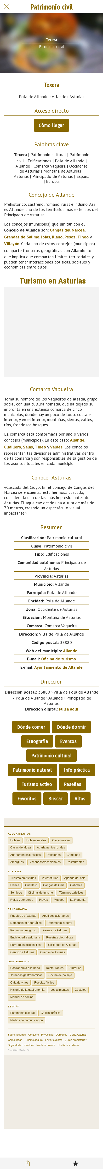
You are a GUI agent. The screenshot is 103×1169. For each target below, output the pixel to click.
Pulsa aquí (68, 709)
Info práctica (77, 770)
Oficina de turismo (58, 659)
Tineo (83, 237)
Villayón (11, 243)
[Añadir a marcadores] (75, 1163)
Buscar (55, 798)
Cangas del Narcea (67, 230)
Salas (28, 447)
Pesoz (69, 237)
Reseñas (72, 784)
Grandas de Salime (21, 237)
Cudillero (12, 447)
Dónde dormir (71, 727)
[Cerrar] (7, 7)
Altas (80, 798)
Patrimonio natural (32, 770)
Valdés (56, 447)
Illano (57, 237)
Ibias (45, 237)
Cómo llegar (51, 125)
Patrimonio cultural (51, 755)
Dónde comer (31, 727)
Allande (77, 440)
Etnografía (37, 741)
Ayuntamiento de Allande (58, 667)
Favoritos (26, 798)
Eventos (68, 741)
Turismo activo (37, 784)
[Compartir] (28, 1163)
